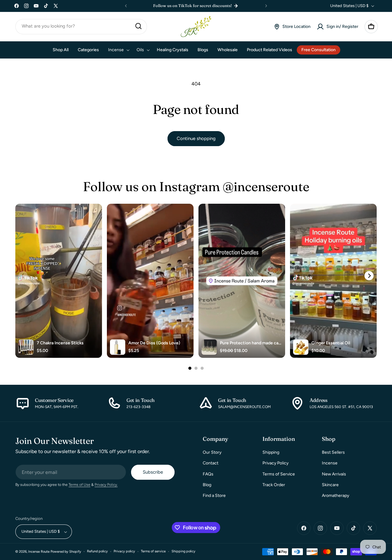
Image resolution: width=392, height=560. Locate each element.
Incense (329, 463)
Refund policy (97, 552)
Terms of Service (278, 474)
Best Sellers (333, 452)
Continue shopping (196, 138)
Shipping (270, 452)
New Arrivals (334, 474)
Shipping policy (183, 552)
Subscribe (153, 472)
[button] (371, 26)
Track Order (273, 484)
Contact (210, 463)
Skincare (330, 484)
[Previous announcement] (126, 6)
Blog (207, 484)
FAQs (208, 474)
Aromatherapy (335, 495)
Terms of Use (79, 485)
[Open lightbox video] (58, 281)
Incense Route (39, 552)
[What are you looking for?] (138, 26)
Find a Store (214, 495)
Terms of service (153, 552)
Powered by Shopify (66, 552)
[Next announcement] (266, 6)
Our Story (212, 452)
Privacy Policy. (106, 485)
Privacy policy (124, 552)
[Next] (369, 275)
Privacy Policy (275, 463)
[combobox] (81, 26)
